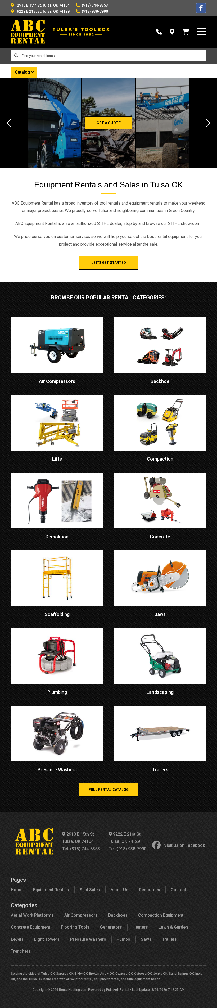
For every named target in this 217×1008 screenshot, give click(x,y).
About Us (119, 889)
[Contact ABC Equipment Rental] (172, 32)
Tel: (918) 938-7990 (127, 848)
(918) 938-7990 (95, 11)
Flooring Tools (75, 927)
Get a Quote (109, 123)
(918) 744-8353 (95, 5)
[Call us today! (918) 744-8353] (159, 32)
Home (16, 889)
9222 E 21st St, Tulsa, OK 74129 (43, 11)
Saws (146, 939)
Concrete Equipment (30, 927)
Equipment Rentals (51, 889)
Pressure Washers (88, 939)
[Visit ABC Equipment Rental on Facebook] (201, 8)
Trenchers (21, 951)
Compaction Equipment (160, 915)
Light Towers (47, 939)
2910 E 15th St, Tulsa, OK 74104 (43, 5)
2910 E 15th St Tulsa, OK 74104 (78, 838)
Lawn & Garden (173, 927)
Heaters (140, 927)
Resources (149, 889)
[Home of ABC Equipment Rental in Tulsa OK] (28, 32)
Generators (111, 927)
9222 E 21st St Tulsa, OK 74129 (125, 838)
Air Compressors (81, 915)
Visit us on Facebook (184, 845)
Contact (178, 889)
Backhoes (118, 915)
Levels (17, 939)
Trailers (169, 939)
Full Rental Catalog (109, 789)
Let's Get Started (108, 262)
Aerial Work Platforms (32, 915)
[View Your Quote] (185, 32)
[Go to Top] (207, 998)
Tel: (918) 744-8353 (81, 848)
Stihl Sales (90, 889)
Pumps (123, 939)
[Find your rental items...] (16, 55)
